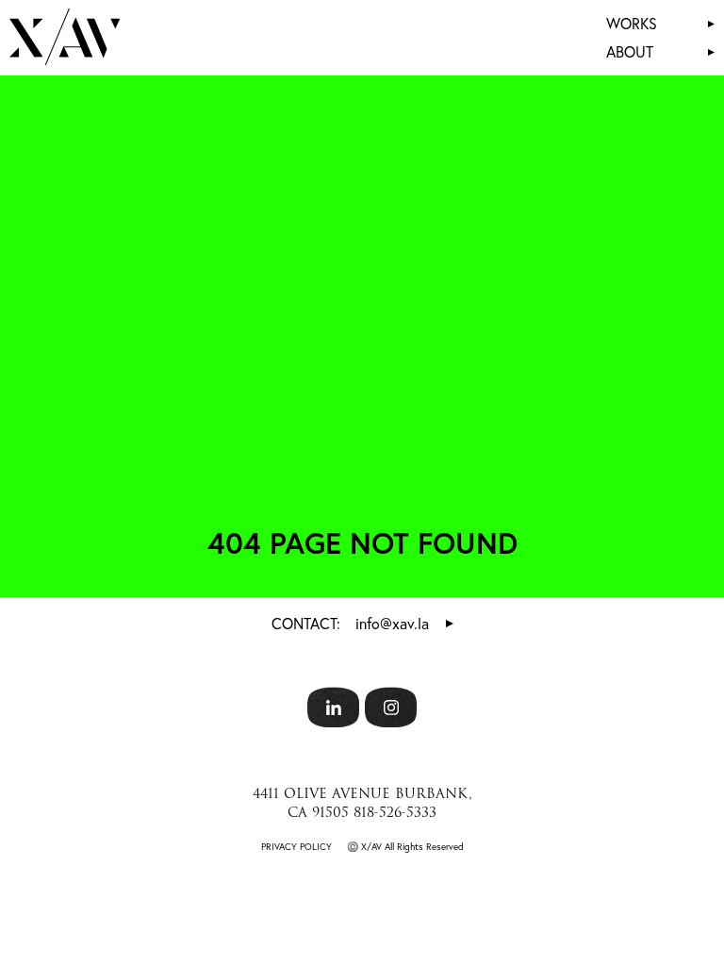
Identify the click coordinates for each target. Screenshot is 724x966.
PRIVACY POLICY (296, 847)
